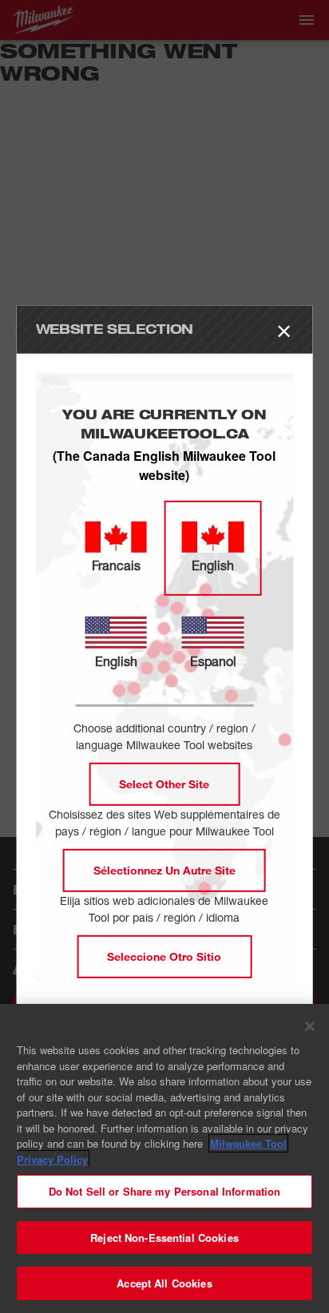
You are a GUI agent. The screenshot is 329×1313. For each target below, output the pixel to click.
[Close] (309, 1026)
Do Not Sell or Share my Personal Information (165, 1191)
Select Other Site (164, 784)
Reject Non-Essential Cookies (164, 1237)
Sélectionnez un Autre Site (164, 870)
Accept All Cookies (164, 1283)
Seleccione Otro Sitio (164, 956)
